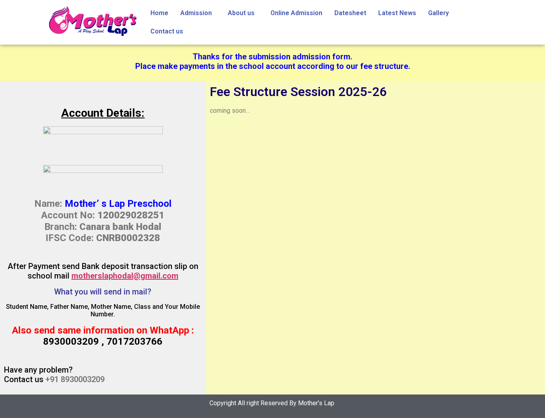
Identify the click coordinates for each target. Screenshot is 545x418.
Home (159, 13)
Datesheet (350, 13)
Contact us (166, 31)
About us (241, 13)
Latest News (397, 13)
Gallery (438, 13)
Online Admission (296, 13)
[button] (198, 13)
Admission (196, 13)
